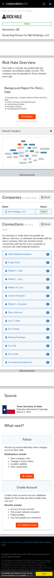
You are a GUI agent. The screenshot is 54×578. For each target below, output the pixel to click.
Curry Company (34, 147)
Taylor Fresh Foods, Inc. (32, 144)
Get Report (27, 116)
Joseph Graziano (16, 295)
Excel (47, 197)
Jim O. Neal (30, 162)
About (48, 542)
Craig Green (14, 262)
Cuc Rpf (12, 345)
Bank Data (39, 542)
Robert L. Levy (31, 151)
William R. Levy (23, 141)
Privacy (19, 542)
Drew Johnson (15, 312)
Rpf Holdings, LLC (15, 153)
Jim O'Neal (25, 159)
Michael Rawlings (16, 337)
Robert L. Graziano (17, 304)
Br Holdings (37, 152)
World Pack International (8, 153)
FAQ (3, 545)
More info (29, 575)
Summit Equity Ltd (34, 155)
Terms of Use (7, 542)
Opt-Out (28, 542)
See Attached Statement (21, 147)
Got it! (44, 574)
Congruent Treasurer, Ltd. (43, 152)
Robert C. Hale (25, 144)
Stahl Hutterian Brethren (13, 150)
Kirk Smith (35, 160)
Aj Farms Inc (21, 152)
